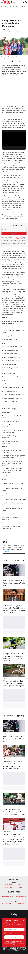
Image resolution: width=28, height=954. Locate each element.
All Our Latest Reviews (7, 903)
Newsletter (23, 61)
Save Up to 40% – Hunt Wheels (17, 6)
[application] (14, 138)
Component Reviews (7, 906)
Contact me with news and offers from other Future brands (14, 933)
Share (6, 61)
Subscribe (19, 2)
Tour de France (8, 884)
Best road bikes (7, 893)
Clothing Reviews (20, 906)
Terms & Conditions (12, 943)
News (3, 17)
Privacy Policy (19, 942)
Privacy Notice (20, 238)
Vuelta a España (8, 887)
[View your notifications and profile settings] (11, 2)
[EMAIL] (7, 542)
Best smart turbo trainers (7, 896)
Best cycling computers (21, 896)
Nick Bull (6, 29)
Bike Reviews (21, 903)
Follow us (15, 61)
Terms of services (19, 237)
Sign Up (14, 937)
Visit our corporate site (21, 948)
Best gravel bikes (20, 893)
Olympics (20, 887)
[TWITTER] (4, 542)
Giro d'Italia (19, 884)
